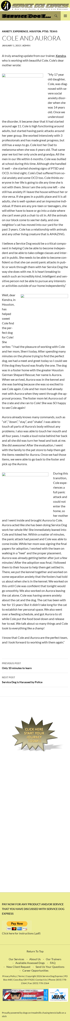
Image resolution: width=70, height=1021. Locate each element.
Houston (35, 31)
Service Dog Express (26, 16)
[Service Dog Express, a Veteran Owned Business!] (25, 994)
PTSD (45, 31)
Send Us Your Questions (50, 966)
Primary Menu (65, 16)
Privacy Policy (9, 976)
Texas (53, 31)
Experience (20, 31)
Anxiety (7, 31)
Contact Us (41, 979)
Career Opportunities (35, 970)
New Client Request (18, 966)
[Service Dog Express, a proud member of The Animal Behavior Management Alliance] (58, 994)
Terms (21, 976)
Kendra (61, 55)
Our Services (16, 959)
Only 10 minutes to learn (17, 666)
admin (26, 45)
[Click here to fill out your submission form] (35, 734)
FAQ (52, 962)
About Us (35, 959)
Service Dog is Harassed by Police (22, 680)
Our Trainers (53, 959)
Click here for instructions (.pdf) (21, 933)
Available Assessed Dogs (30, 962)
